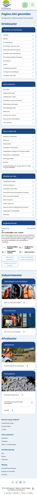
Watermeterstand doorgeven (12, 50)
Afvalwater (5, 441)
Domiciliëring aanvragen (9, 468)
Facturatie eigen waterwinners (12, 53)
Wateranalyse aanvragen (10, 104)
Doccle (5, 64)
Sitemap (15, 493)
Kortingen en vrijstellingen (11, 72)
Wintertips (6, 214)
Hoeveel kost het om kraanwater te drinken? (16, 192)
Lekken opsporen (8, 203)
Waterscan (6, 111)
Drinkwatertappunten (9, 108)
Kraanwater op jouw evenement (12, 100)
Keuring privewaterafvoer (11, 395)
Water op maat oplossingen (12, 302)
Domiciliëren (7, 61)
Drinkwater (5, 438)
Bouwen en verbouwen (10, 136)
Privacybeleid (31, 228)
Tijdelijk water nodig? (9, 97)
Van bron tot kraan (8, 185)
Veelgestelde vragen (9, 181)
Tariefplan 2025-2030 (9, 75)
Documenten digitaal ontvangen (12, 57)
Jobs (3, 453)
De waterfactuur (8, 42)
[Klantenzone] (25, 5)
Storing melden (6, 426)
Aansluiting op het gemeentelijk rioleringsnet (13, 402)
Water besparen (8, 200)
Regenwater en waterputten (11, 155)
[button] (6, 228)
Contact (4, 429)
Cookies (30, 493)
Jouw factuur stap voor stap (11, 46)
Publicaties (5, 459)
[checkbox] (4, 248)
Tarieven (5, 35)
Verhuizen (6, 140)
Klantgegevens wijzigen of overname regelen (16, 151)
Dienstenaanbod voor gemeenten (14, 366)
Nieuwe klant (7, 144)
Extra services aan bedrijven (11, 119)
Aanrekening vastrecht (9, 68)
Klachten (5, 162)
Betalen (5, 39)
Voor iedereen (7, 122)
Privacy (23, 493)
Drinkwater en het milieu (10, 189)
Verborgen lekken (8, 158)
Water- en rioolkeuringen (9, 444)
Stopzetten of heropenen (10, 147)
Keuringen (6, 89)
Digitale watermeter (9, 93)
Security (8, 493)
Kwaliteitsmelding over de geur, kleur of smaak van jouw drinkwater (17, 166)
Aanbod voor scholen (9, 115)
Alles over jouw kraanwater (11, 196)
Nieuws (4, 456)
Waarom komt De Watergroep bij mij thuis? (16, 207)
